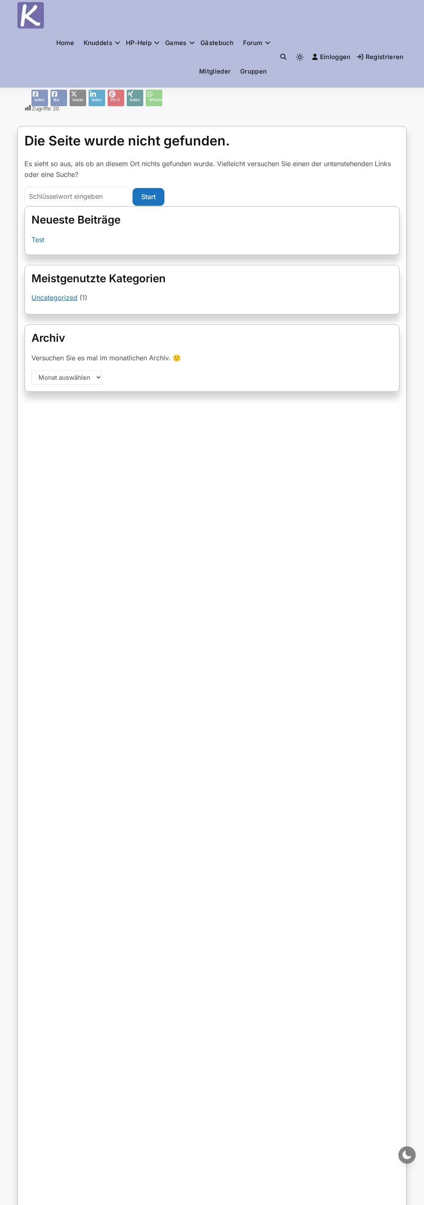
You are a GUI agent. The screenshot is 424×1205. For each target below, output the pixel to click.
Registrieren (385, 57)
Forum (253, 43)
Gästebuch (217, 43)
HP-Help (139, 43)
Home (65, 43)
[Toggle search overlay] (283, 57)
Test (37, 240)
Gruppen (253, 71)
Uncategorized (54, 297)
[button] (283, 57)
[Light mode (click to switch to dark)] (299, 57)
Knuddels (98, 43)
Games (176, 43)
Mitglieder (215, 71)
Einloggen (335, 57)
